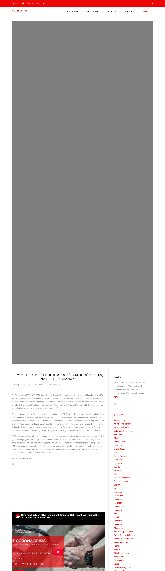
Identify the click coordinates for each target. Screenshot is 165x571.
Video (116, 564)
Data (116, 452)
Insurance (118, 499)
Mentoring (118, 528)
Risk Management (121, 553)
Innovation (118, 495)
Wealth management (122, 567)
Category (118, 415)
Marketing (118, 524)
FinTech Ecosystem (122, 478)
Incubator (118, 492)
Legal (116, 517)
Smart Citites (119, 557)
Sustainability (119, 560)
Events (117, 467)
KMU (116, 513)
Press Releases (54, 385)
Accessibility (119, 420)
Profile (117, 546)
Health (116, 488)
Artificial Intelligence (122, 424)
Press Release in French (124, 535)
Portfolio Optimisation (123, 531)
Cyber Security (120, 449)
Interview (118, 510)
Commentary (119, 442)
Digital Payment (120, 456)
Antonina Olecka (36, 385)
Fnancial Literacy (121, 481)
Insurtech (118, 503)
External (117, 470)
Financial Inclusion (121, 474)
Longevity (118, 521)
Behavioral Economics (123, 431)
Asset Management (122, 427)
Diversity (118, 460)
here (116, 397)
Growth (117, 485)
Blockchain (118, 434)
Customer (118, 445)
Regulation (118, 549)
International (119, 506)
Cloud (116, 438)
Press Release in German (125, 539)
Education (118, 463)
